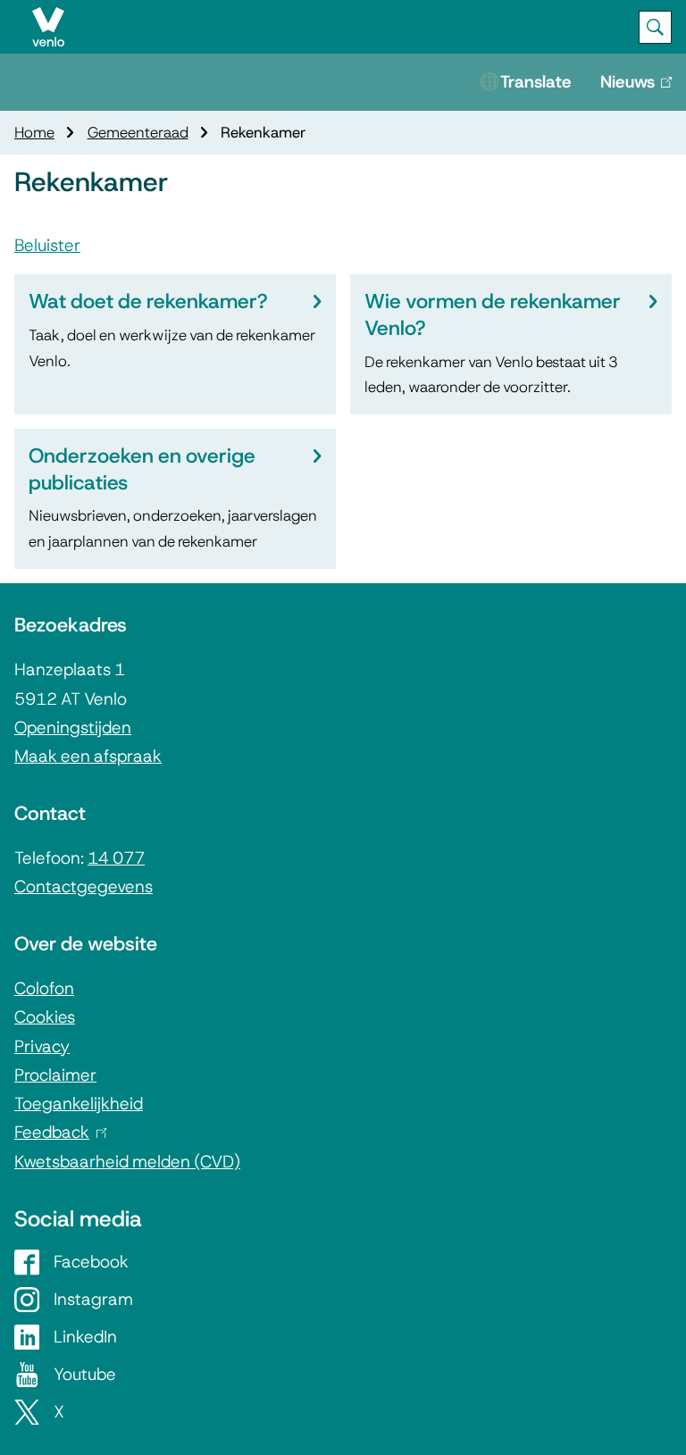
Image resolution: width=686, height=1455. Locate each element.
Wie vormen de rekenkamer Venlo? (492, 314)
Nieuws (643, 91)
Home (34, 132)
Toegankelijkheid (78, 1103)
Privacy (42, 1046)
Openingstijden (72, 727)
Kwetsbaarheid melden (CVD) (127, 1161)
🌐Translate (525, 82)
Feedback (56, 1132)
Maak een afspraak (88, 756)
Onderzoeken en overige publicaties (142, 469)
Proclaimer (55, 1075)
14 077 (116, 858)
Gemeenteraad (138, 132)
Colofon (44, 988)
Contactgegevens (83, 886)
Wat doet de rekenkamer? (148, 301)
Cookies (44, 1017)
